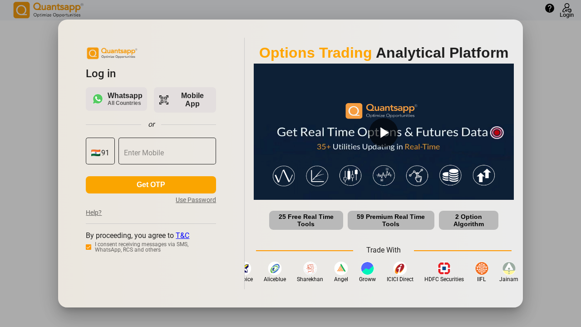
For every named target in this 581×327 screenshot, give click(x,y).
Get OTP (151, 184)
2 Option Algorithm (468, 220)
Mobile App (180, 100)
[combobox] (105, 153)
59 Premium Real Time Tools (391, 220)
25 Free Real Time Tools (306, 220)
